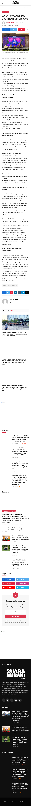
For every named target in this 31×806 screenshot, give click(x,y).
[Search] (28, 3)
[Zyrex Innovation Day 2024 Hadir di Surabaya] (15, 42)
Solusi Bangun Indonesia (9, 511)
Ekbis (4, 285)
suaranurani (10, 22)
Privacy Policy (16, 622)
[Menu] (3, 3)
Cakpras (24, 801)
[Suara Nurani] (15, 3)
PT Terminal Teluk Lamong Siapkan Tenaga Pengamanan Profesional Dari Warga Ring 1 (20, 537)
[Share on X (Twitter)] (13, 29)
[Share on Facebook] (6, 29)
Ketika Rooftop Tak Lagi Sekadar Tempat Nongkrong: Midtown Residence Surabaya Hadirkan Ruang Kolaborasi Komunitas (14, 360)
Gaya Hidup (5, 11)
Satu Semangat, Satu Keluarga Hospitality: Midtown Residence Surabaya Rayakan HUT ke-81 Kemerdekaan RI (14, 334)
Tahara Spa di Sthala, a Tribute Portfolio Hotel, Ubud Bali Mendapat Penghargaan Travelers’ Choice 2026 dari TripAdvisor (20, 549)
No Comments (7, 25)
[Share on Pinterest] (21, 29)
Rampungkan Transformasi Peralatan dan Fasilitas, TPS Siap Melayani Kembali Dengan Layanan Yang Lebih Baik (20, 465)
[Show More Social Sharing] (27, 29)
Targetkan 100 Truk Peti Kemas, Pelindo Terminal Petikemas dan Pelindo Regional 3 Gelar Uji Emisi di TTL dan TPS (20, 562)
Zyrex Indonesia (12, 285)
